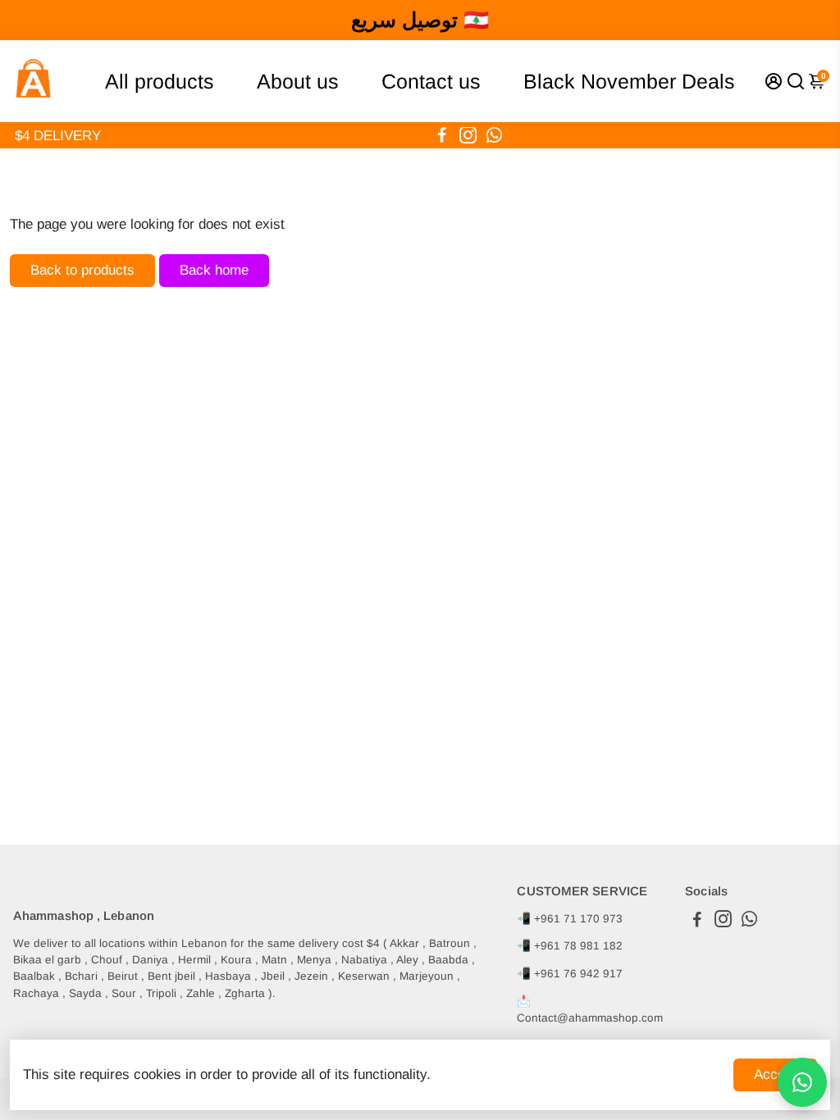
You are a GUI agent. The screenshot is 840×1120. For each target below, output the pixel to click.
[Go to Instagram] (468, 135)
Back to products (82, 270)
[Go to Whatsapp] (494, 135)
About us (298, 81)
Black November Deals (629, 81)
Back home (214, 270)
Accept (775, 1074)
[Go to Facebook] (442, 135)
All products (159, 81)
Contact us (431, 81)
